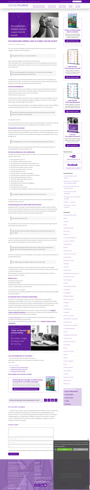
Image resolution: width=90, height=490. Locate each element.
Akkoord (64, 449)
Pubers (66, 354)
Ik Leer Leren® (37, 468)
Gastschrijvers (67, 270)
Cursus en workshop (69, 241)
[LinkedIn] (42, 485)
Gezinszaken (67, 289)
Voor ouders (36, 467)
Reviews (68, 404)
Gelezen (66, 283)
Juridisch (66, 306)
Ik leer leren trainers (69, 299)
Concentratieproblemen (70, 238)
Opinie (65, 332)
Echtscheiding (67, 257)
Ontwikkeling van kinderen (71, 325)
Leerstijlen (66, 312)
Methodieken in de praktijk (70, 319)
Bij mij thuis (67, 231)
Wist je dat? (67, 383)
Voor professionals (38, 466)
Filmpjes (66, 267)
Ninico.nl (36, 478)
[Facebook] (39, 485)
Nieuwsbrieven (68, 322)
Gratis (67, 401)
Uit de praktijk (67, 370)
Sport (65, 364)
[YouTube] (45, 485)
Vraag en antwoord (69, 377)
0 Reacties (23, 44)
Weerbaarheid (67, 380)
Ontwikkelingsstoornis (69, 328)
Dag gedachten (68, 244)
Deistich (66, 247)
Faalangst (66, 263)
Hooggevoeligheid (68, 296)
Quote (65, 358)
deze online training (15, 317)
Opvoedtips (67, 345)
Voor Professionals (71, 391)
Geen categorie (68, 280)
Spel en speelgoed (68, 361)
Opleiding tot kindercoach (70, 335)
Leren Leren (69, 398)
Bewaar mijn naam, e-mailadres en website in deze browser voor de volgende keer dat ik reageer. (33, 450)
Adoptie (66, 221)
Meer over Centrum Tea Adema (14, 488)
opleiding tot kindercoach (20, 473)
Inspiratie (66, 302)
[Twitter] (35, 485)
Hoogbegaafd (67, 293)
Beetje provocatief (68, 228)
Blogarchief (39, 470)
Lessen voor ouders (69, 315)
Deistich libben (68, 250)
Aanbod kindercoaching (70, 215)
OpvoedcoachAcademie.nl (65, 1)
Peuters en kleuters (69, 351)
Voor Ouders (69, 394)
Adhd (65, 218)
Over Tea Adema (15, 365)
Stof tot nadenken (68, 367)
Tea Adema (12, 44)
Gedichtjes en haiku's (69, 276)
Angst (65, 225)
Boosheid (66, 234)
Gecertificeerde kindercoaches (71, 273)
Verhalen (66, 374)
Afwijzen (80, 449)
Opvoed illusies (68, 338)
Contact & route (37, 471)
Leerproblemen (68, 309)
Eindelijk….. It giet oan (70, 202)
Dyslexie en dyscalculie (70, 254)
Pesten (66, 348)
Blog (35, 470)
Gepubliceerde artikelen (70, 286)
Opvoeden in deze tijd (69, 341)
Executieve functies (69, 260)
